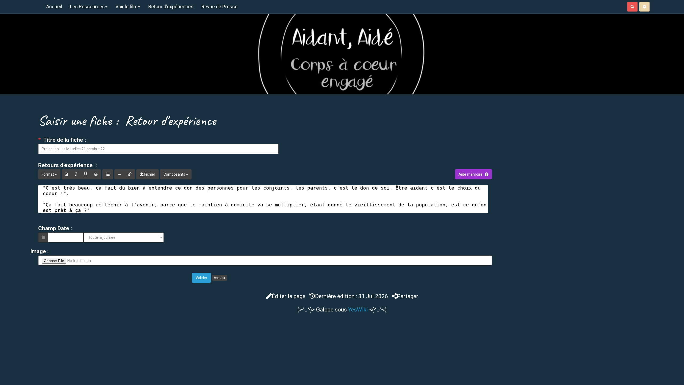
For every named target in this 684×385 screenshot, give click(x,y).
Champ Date (53, 228)
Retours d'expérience (66, 165)
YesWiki (358, 309)
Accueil (54, 6)
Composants (175, 174)
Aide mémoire (470, 174)
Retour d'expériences (170, 6)
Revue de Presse (219, 6)
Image (38, 251)
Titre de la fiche (62, 140)
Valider (201, 278)
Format (48, 174)
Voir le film (126, 6)
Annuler (219, 278)
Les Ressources (87, 6)
